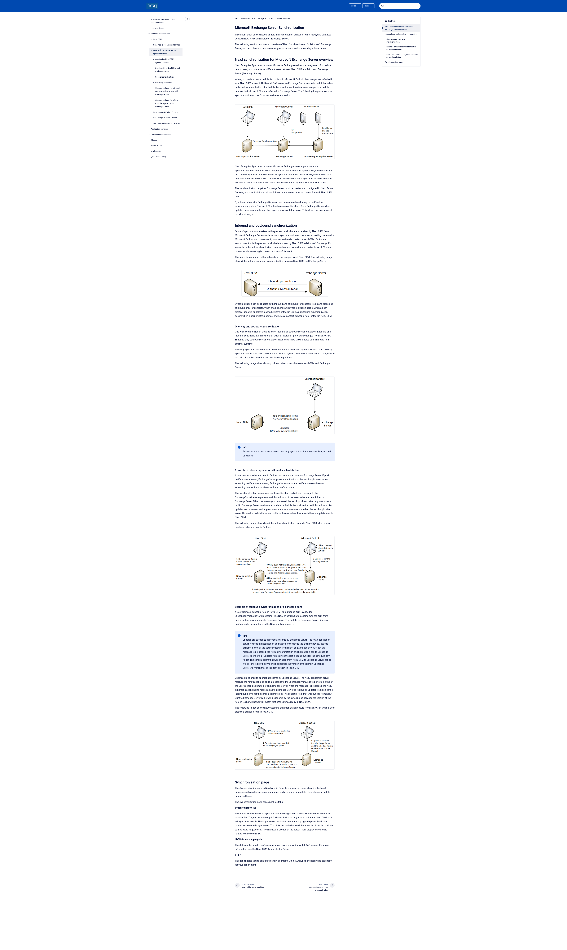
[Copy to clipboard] (233, 59)
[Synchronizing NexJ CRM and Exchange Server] (153, 68)
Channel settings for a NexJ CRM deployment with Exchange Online (166, 103)
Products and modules (160, 34)
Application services (159, 129)
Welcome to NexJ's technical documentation (163, 21)
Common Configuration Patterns (166, 123)
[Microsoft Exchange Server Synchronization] (151, 50)
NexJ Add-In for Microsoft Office (166, 45)
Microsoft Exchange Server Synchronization (164, 52)
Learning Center (157, 28)
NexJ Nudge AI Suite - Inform (165, 118)
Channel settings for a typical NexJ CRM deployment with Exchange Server (167, 91)
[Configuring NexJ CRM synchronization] (153, 59)
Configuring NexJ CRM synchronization (164, 61)
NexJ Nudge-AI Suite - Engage (165, 112)
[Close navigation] (187, 19)
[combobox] (399, 6)
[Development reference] (149, 134)
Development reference (161, 134)
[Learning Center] (149, 28)
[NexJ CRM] (151, 39)
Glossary (154, 140)
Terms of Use (156, 146)
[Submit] (382, 6)
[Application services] (149, 129)
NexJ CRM (157, 39)
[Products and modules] (149, 34)
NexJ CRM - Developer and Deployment (251, 18)
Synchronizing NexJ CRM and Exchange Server (167, 69)
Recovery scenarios (163, 82)
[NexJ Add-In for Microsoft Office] (151, 45)
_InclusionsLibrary (158, 157)
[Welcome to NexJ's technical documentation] (149, 19)
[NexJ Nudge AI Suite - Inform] (151, 118)
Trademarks (156, 151)
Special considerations (164, 77)
